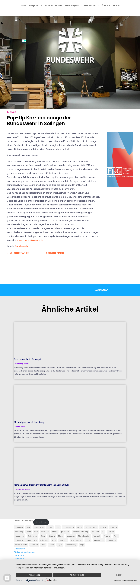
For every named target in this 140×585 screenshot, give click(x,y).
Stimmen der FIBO (53, 6)
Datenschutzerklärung (129, 580)
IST (103, 531)
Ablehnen (34, 575)
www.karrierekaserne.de (30, 240)
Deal (57, 527)
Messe (60, 536)
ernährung (19, 531)
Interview (95, 531)
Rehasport (63, 540)
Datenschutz (19, 558)
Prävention (44, 540)
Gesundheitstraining (80, 531)
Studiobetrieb (99, 540)
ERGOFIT (103, 527)
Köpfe (43, 536)
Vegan (60, 544)
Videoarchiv (19, 548)
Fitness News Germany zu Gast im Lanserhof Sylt (41, 485)
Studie (88, 540)
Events (17, 427)
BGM (28, 527)
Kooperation (19, 536)
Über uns (106, 6)
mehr (119, 575)
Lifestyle (52, 536)
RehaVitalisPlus (76, 540)
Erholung (113, 527)
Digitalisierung (68, 527)
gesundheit (65, 531)
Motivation (71, 536)
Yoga (82, 544)
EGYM (79, 527)
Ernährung (18, 364)
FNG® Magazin (72, 6)
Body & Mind (38, 527)
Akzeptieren (77, 575)
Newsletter (41, 522)
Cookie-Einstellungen (23, 520)
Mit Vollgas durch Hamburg (29, 422)
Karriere (111, 531)
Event (29, 531)
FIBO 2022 (45, 531)
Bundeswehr (22, 246)
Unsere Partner (89, 6)
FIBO (36, 531)
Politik (116, 536)
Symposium (111, 540)
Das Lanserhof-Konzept (27, 359)
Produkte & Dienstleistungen (26, 540)
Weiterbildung (71, 544)
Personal (107, 536)
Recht (54, 540)
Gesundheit (19, 489)
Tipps (43, 544)
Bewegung (19, 527)
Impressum (19, 555)
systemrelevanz (21, 544)
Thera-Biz (34, 544)
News (23, 6)
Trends (51, 544)
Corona (49, 527)
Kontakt (117, 6)
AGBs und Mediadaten (24, 552)
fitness (54, 531)
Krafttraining (32, 536)
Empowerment (91, 527)
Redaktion (101, 290)
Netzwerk (96, 536)
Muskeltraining (84, 536)
